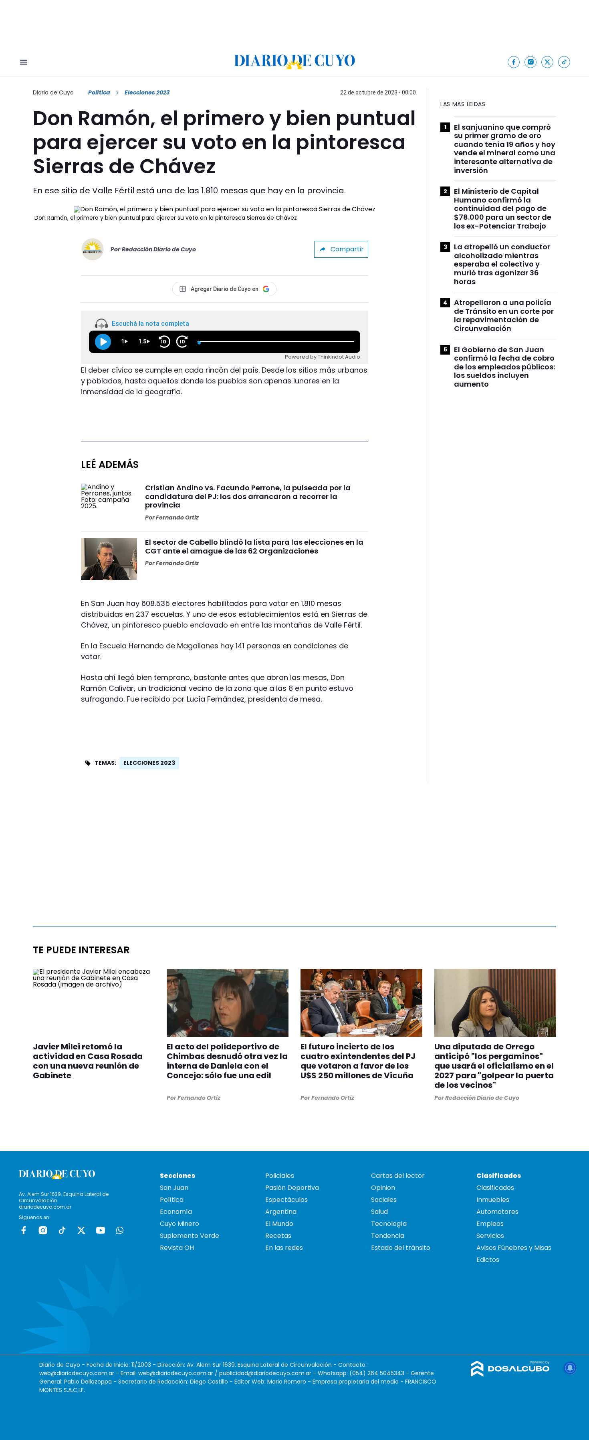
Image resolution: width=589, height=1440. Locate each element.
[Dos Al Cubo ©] (510, 1374)
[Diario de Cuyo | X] (548, 62)
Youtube (100, 1230)
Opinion (383, 1187)
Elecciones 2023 (149, 763)
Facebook (23, 1230)
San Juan (174, 1187)
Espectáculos (286, 1199)
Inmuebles (492, 1199)
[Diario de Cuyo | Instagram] (531, 62)
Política (99, 92)
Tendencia (387, 1235)
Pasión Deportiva (292, 1187)
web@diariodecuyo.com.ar (76, 1373)
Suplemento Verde (189, 1235)
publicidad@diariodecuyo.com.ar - (268, 1373)
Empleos (490, 1223)
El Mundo (279, 1223)
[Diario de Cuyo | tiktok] (564, 62)
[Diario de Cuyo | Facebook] (514, 62)
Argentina (281, 1211)
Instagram (43, 1230)
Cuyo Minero (179, 1223)
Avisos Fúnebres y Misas (513, 1247)
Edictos (487, 1259)
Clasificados (495, 1187)
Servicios (490, 1235)
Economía (176, 1211)
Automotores (497, 1211)
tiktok (62, 1230)
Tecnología (389, 1223)
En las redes (284, 1247)
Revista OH (177, 1247)
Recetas (278, 1235)
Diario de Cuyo (53, 92)
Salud (379, 1211)
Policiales (279, 1175)
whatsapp (120, 1230)
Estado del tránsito (400, 1247)
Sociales (384, 1199)
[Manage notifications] (570, 1368)
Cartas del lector (398, 1175)
